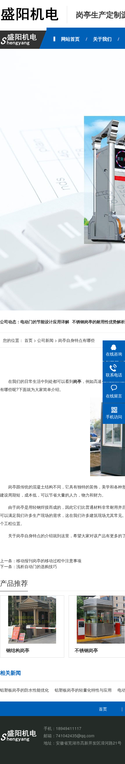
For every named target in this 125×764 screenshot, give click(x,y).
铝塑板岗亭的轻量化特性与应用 (83, 690)
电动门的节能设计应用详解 (44, 321)
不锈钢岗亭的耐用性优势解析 (98, 321)
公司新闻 (45, 340)
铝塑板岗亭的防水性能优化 (24, 690)
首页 (28, 340)
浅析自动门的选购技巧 (36, 566)
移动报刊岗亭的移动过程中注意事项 (48, 560)
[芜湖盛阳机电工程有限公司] (29, 14)
